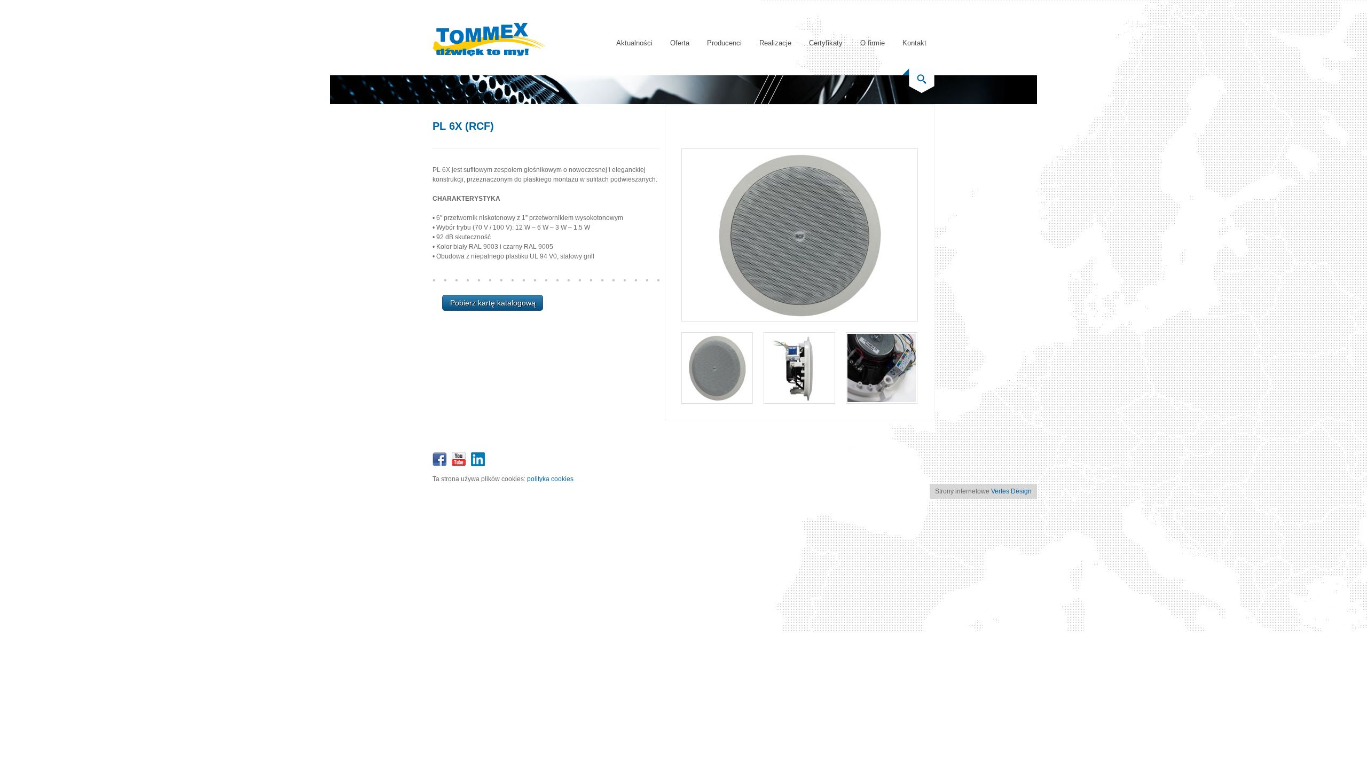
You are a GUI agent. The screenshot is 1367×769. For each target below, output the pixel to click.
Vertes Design (1011, 491)
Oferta (679, 43)
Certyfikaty (826, 43)
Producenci (724, 43)
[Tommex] (489, 54)
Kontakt (914, 43)
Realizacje (775, 43)
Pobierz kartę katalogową (493, 303)
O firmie (872, 43)
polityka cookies (550, 479)
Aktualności (634, 43)
